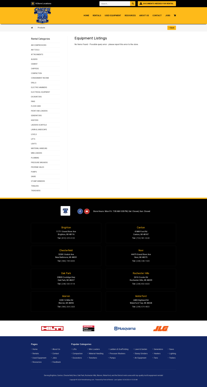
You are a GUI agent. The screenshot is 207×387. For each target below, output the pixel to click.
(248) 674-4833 (143, 307)
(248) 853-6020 (143, 284)
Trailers (172, 358)
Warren (66, 296)
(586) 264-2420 (68, 307)
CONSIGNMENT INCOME (40, 78)
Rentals (97, 15)
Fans (156, 358)
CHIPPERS (35, 69)
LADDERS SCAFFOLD (39, 125)
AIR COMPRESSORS (38, 45)
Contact (157, 15)
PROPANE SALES (37, 167)
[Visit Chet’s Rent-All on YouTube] (87, 211)
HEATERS (34, 120)
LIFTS (33, 139)
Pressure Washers (117, 353)
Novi (140, 250)
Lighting (172, 353)
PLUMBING (35, 158)
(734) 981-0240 (143, 238)
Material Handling (96, 353)
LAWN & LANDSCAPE (39, 130)
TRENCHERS (35, 191)
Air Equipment (140, 358)
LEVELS (34, 134)
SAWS (33, 176)
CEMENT (34, 64)
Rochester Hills (141, 273)
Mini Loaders (94, 349)
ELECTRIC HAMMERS (39, 87)
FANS (33, 101)
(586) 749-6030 (68, 261)
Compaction (78, 353)
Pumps (113, 358)
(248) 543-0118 (68, 284)
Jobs (167, 15)
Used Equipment (113, 15)
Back (172, 28)
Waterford (141, 296)
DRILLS (33, 83)
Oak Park (66, 273)
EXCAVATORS (36, 97)
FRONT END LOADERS (39, 111)
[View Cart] (175, 15)
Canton (141, 227)
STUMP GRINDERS (38, 181)
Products (41, 28)
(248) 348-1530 (143, 261)
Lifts (75, 349)
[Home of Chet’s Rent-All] (32, 27)
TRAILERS (35, 186)
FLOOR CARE (36, 106)
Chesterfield (66, 250)
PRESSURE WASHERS (39, 162)
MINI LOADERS (36, 153)
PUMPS (34, 172)
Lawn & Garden (141, 349)
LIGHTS (34, 144)
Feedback (56, 362)
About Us (144, 15)
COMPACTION (36, 73)
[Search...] (132, 3)
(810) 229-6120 (68, 238)
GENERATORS (36, 116)
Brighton (66, 227)
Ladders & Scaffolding (119, 349)
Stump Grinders (141, 353)
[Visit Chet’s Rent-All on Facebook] (80, 211)
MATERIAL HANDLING (39, 148)
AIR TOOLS (35, 50)
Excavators (77, 358)
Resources (130, 15)
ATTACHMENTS (37, 54)
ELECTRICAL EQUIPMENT (40, 92)
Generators (158, 349)
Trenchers (93, 358)
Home (86, 15)
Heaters (157, 353)
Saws (171, 349)
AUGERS (34, 59)
